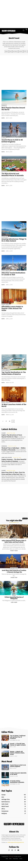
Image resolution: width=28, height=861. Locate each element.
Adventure (4, 236)
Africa (6, 51)
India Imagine (11, 856)
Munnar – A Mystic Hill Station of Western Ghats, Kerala (17, 753)
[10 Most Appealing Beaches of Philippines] (14, 588)
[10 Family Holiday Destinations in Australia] (5, 783)
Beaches (4, 105)
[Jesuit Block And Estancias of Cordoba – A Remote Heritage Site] (14, 561)
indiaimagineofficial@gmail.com (15, 842)
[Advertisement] (14, 14)
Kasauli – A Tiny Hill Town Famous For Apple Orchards (18, 744)
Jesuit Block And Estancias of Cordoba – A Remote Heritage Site (14, 571)
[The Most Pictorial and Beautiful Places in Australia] (14, 163)
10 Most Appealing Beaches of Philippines (14, 598)
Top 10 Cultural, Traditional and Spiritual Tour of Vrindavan (17, 737)
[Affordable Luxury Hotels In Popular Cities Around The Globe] (14, 296)
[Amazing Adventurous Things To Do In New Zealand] (14, 229)
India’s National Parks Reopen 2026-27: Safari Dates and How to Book (14, 541)
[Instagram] (12, 850)
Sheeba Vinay (14, 577)
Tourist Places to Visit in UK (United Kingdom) (12, 141)
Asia (11, 51)
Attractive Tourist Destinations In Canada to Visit (13, 274)
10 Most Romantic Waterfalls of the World (18, 773)
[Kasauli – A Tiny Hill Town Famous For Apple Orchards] (5, 746)
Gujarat (4, 433)
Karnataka (4, 446)
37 (6, 421)
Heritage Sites (14, 568)
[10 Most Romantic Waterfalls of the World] (5, 775)
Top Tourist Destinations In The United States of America (14, 373)
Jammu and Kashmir (7, 457)
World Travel (5, 304)
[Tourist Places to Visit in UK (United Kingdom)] (14, 129)
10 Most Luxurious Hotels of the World (14, 405)
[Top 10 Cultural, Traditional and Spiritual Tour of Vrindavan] (5, 738)
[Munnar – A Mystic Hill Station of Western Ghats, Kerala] (5, 754)
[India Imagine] (9, 30)
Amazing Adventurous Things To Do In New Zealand (14, 240)
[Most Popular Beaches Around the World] (14, 97)
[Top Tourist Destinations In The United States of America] (14, 362)
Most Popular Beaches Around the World (13, 109)
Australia (15, 51)
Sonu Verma (14, 602)
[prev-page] (3, 421)
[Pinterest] (15, 850)
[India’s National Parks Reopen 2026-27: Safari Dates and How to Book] (14, 531)
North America (5, 270)
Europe (20, 51)
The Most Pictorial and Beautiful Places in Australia (13, 175)
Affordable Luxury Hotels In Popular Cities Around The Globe (12, 308)
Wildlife (14, 538)
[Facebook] (9, 850)
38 (9, 421)
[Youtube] (18, 850)
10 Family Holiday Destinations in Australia (17, 781)
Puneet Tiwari (14, 550)
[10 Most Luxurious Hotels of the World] (14, 394)
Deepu (3, 118)
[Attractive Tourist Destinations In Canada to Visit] (14, 262)
